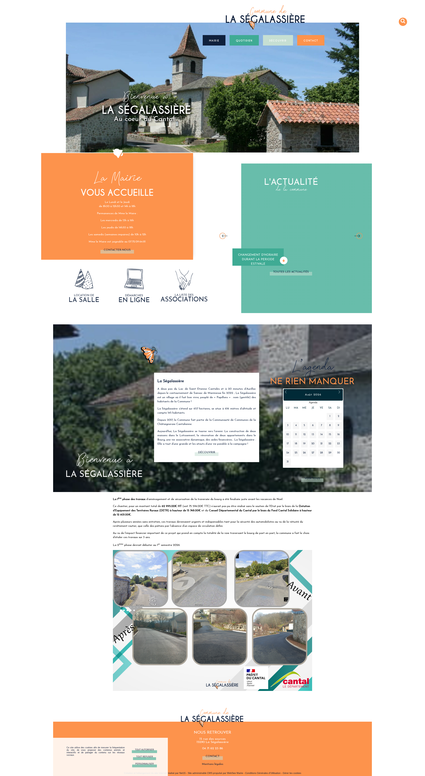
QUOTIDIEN (244, 40)
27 (313, 453)
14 (321, 434)
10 (287, 434)
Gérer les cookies (292, 773)
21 (321, 444)
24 (287, 453)
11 (296, 434)
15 (330, 434)
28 (321, 453)
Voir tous (312, 478)
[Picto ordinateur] (134, 288)
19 (304, 444)
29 (330, 453)
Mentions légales (212, 764)
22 (330, 444)
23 (338, 444)
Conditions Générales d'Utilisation (263, 773)
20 (312, 444)
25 (296, 453)
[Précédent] (223, 236)
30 (338, 453)
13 (313, 434)
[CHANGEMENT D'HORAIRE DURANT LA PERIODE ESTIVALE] (258, 231)
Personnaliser (144, 764)
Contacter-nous (117, 250)
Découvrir (206, 452)
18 (296, 444)
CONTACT (310, 40)
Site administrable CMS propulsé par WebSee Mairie (215, 773)
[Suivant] (358, 236)
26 (304, 453)
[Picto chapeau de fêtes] (84, 288)
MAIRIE (214, 40)
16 (338, 434)
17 (288, 444)
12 (304, 434)
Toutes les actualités (291, 272)
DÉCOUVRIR (278, 40)
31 (288, 462)
